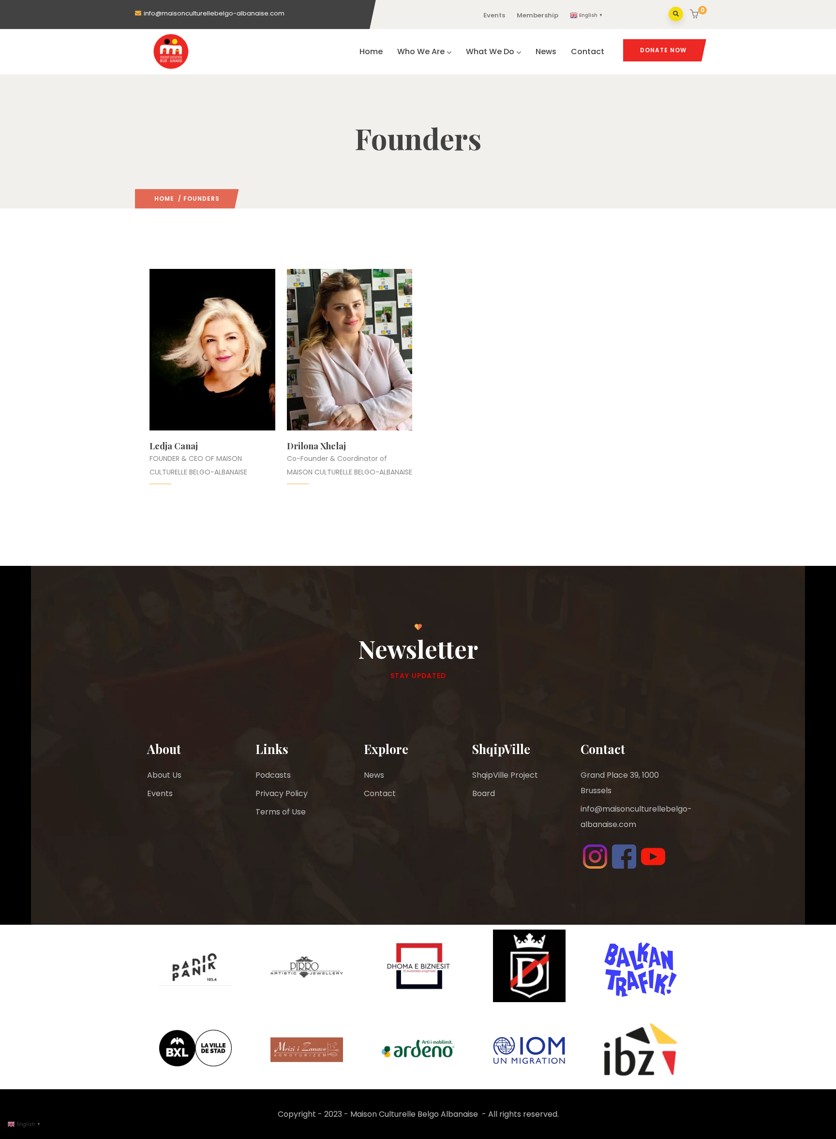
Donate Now (663, 50)
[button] (695, 15)
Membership (537, 15)
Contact (587, 51)
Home (371, 51)
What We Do (490, 51)
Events (494, 15)
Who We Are (421, 51)
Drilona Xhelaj (316, 446)
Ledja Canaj (173, 446)
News (546, 51)
